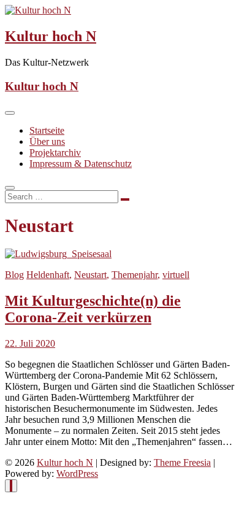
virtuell (175, 274)
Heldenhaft (47, 274)
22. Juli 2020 (30, 343)
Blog (14, 274)
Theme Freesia (182, 462)
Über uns (47, 141)
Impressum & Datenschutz (80, 163)
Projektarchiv (55, 152)
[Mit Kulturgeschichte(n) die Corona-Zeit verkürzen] (58, 254)
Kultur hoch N (50, 36)
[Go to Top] (11, 486)
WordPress (77, 473)
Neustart (90, 274)
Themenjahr (134, 274)
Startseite (46, 130)
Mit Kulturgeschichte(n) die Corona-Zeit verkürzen (93, 309)
